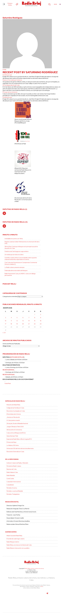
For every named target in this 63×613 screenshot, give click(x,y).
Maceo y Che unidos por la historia (12, 80)
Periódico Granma (12, 488)
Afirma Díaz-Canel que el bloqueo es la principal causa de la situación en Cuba (21, 247)
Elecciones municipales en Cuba (16, 411)
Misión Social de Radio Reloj (14, 535)
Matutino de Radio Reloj (13, 405)
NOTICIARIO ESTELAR (17, 357)
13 (23, 321)
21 (28, 324)
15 (34, 321)
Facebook (20, 594)
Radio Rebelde (11, 475)
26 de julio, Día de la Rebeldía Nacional (17, 423)
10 (5, 321)
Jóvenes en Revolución (13, 417)
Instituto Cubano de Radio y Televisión (17, 463)
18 (11, 324)
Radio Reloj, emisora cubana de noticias (34, 568)
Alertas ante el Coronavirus (14, 430)
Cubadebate (10, 485)
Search (49, 4)
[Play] (4, 213)
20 (23, 324)
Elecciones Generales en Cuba (15, 451)
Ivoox (28, 601)
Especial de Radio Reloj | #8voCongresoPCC (19, 439)
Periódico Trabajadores (13, 494)
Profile (4, 69)
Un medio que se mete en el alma (14, 254)
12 (17, 321)
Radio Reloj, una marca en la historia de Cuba (19, 545)
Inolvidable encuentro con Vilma (14, 238)
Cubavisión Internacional (14, 482)
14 (29, 321)
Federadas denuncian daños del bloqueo (16, 270)
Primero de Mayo (11, 442)
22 (34, 324)
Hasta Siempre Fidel (12, 436)
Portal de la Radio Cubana (14, 466)
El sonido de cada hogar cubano (15, 539)
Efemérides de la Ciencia (14, 414)
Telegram (47, 594)
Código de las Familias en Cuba (15, 408)
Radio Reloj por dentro (13, 542)
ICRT (42, 586)
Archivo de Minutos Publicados (11, 344)
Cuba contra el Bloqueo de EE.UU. (16, 433)
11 (11, 321)
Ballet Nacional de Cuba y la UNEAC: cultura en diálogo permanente (20, 274)
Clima (17, 4)
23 (40, 324)
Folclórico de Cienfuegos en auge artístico (16, 251)
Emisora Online (10, 4)
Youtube (39, 594)
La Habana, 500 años (13, 445)
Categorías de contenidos (10, 296)
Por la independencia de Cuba (11, 85)
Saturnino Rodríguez (12, 17)
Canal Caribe (10, 478)
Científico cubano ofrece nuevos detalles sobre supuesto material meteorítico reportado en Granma (21, 258)
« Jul (4, 332)
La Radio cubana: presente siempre (14, 267)
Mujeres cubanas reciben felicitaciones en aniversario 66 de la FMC (22, 242)
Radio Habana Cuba (12, 472)
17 (5, 324)
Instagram (31, 594)
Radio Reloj (31, 3)
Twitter (13, 594)
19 (17, 324)
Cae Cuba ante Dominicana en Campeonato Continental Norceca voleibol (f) (21, 263)
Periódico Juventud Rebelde (15, 491)
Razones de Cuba (11, 469)
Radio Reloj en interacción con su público (18, 548)
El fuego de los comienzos (10, 92)
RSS (35, 601)
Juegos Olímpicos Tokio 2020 (15, 426)
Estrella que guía (7, 75)
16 (40, 321)
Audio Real (8, 383)
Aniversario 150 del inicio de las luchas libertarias (20, 448)
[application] (4, 213)
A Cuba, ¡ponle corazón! (13, 420)
